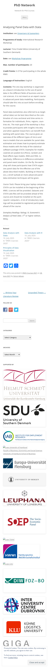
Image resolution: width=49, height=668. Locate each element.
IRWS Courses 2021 (29, 273)
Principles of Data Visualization (11, 249)
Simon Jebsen (18, 276)
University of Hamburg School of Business (19, 453)
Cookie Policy (13, 657)
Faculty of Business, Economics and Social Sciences (22, 450)
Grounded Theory (37, 292)
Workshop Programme (21, 58)
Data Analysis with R (33, 233)
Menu (25, 17)
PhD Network (24, 5)
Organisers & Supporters (28, 33)
